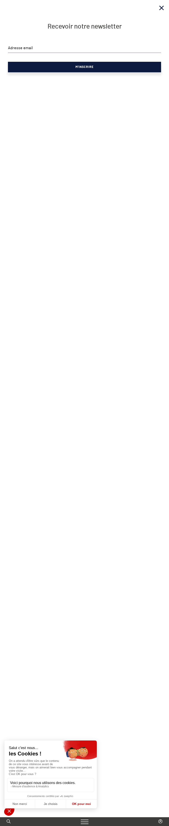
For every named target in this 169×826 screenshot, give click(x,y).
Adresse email (20, 48)
